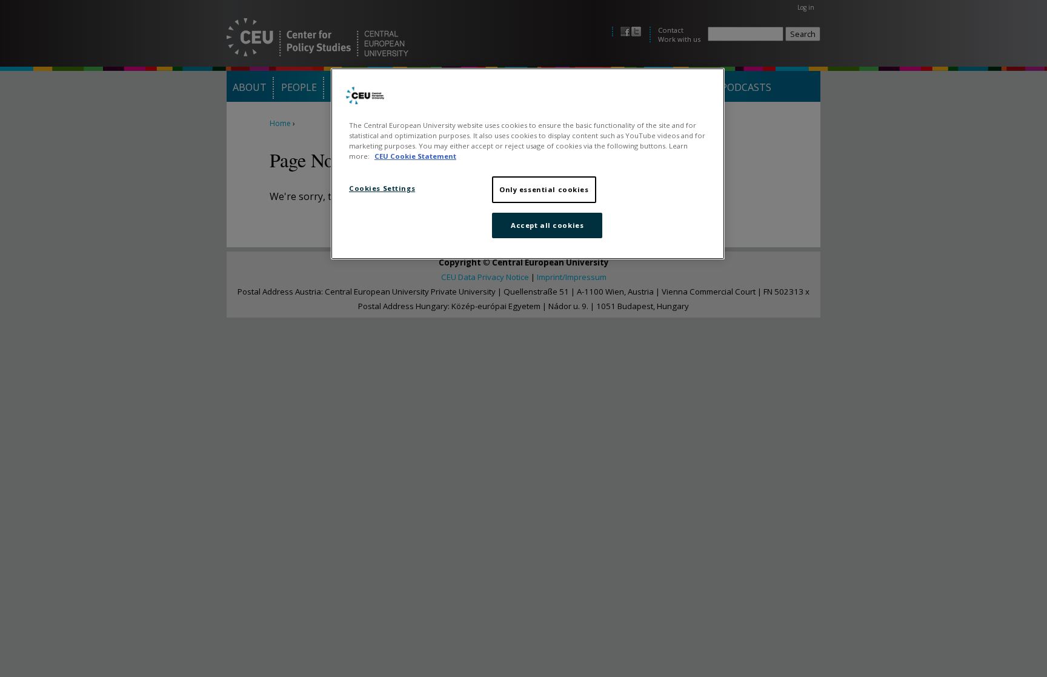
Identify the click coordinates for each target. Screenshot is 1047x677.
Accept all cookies (547, 225)
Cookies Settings (382, 188)
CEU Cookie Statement (415, 156)
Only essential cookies (544, 189)
